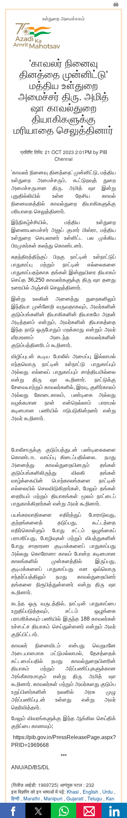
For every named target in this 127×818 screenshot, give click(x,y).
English (91, 791)
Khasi (73, 791)
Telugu (95, 798)
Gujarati (75, 798)
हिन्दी (16, 798)
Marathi (32, 798)
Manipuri (54, 798)
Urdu (108, 791)
